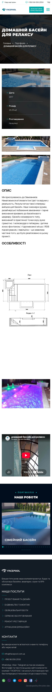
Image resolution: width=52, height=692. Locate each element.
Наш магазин (10, 2)
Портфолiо (20, 43)
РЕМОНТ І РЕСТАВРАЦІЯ (16, 621)
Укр (48, 2)
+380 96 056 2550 (36, 2)
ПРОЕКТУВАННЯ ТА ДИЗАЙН (17, 599)
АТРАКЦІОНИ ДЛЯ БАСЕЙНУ (17, 627)
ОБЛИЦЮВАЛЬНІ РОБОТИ (16, 610)
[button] (3, 547)
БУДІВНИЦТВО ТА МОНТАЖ (17, 604)
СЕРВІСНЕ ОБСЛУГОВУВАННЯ (18, 616)
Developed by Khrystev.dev (38, 685)
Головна (7, 43)
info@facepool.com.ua (15, 653)
